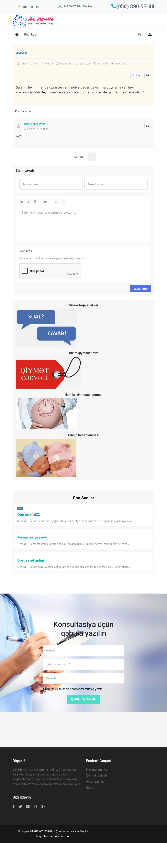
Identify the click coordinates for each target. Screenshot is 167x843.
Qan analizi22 (28, 514)
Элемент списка (63, 202)
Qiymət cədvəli (96, 775)
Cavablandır (140, 289)
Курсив (29, 202)
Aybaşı (21, 53)
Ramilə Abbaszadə (34, 124)
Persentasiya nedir (32, 537)
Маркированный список (57, 202)
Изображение (46, 202)
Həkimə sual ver (97, 769)
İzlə (137, 75)
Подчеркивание (35, 202)
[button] (140, 34)
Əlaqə (90, 788)
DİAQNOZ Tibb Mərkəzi (78, 6)
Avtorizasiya (95, 781)
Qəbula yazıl (83, 699)
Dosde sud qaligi (30, 560)
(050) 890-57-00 (135, 6)
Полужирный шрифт (22, 202)
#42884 (43, 128)
